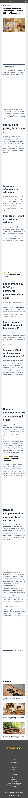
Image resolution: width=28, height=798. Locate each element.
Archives (14, 764)
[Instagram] (13, 795)
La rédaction (14, 779)
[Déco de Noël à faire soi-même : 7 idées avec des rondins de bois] (14, 709)
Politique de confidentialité (14, 783)
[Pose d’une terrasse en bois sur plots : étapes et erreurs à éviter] (14, 690)
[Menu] (2, 1)
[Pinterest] (16, 795)
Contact (14, 777)
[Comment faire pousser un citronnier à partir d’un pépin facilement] (14, 728)
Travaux (14, 769)
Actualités (14, 762)
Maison (14, 767)
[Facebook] (9, 795)
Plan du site (14, 781)
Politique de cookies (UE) (14, 785)
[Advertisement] (14, 49)
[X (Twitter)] (11, 795)
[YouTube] (18, 795)
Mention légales (14, 786)
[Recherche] (25, 1)
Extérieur (14, 765)
